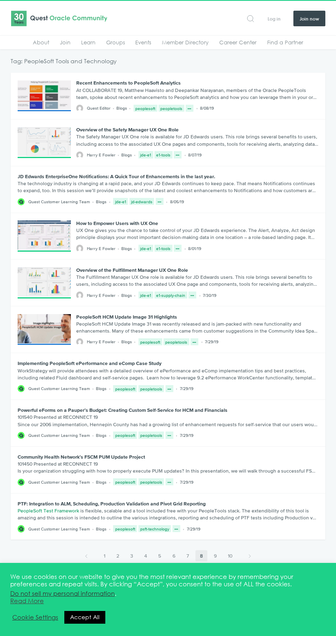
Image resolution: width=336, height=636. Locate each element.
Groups (115, 42)
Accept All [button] (85, 617)
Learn (88, 42)
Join (65, 42)
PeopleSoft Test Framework (48, 511)
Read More (27, 601)
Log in (274, 18)
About (41, 42)
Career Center (238, 42)
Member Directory (185, 42)
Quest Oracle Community (59, 18)
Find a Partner (285, 42)
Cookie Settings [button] (35, 617)
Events (143, 42)
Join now (309, 18)
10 (230, 556)
